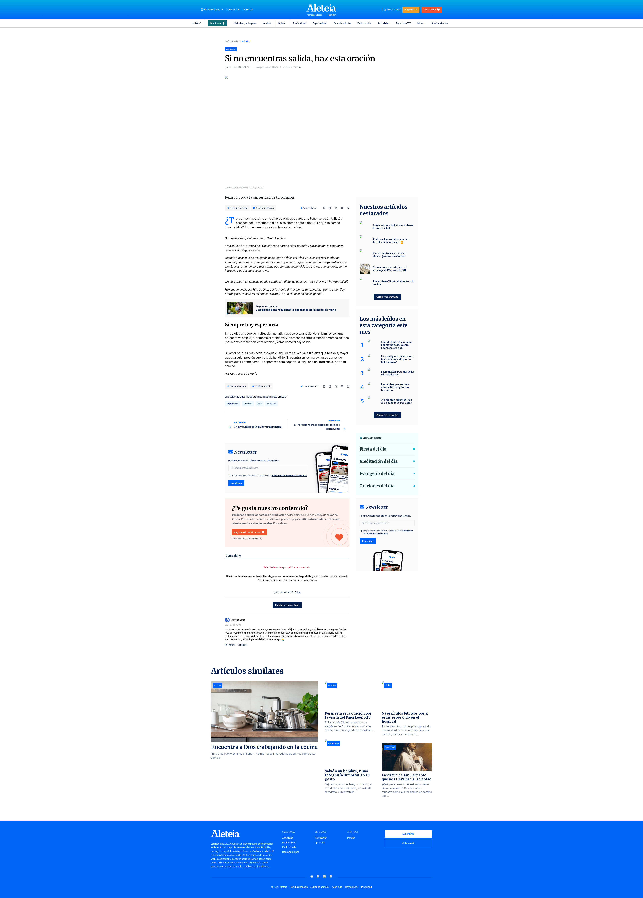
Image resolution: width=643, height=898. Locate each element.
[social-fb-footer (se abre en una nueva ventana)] (318, 876)
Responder (230, 645)
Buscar (249, 9)
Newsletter (321, 837)
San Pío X (332, 15)
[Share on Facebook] (324, 208)
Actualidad (383, 23)
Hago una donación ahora (247, 532)
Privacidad (366, 886)
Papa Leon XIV (403, 23)
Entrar (298, 592)
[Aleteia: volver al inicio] (321, 8)
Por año (351, 837)
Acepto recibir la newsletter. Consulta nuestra (269, 475)
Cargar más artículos (387, 296)
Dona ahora (430, 9)
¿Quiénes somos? (319, 886)
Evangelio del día (377, 473)
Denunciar (242, 645)
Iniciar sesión (393, 9)
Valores (246, 41)
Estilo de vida (364, 23)
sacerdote (333, 743)
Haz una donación (299, 886)
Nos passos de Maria (267, 67)
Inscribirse (236, 483)
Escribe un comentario (287, 605)
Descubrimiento (342, 23)
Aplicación (320, 842)
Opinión (282, 23)
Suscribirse (408, 833)
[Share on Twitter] (336, 208)
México (421, 23)
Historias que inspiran (245, 23)
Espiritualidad (320, 23)
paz (260, 403)
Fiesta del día (373, 449)
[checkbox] (229, 476)
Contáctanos (352, 886)
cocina (217, 685)
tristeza (271, 403)
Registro (408, 9)
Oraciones (215, 23)
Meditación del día (379, 461)
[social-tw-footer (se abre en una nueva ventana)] (324, 876)
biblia (387, 685)
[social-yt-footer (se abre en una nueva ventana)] (311, 876)
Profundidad (299, 23)
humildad (390, 747)
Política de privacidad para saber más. (289, 475)
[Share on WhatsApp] (348, 208)
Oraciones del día (377, 485)
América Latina (440, 23)
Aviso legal (337, 886)
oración (248, 403)
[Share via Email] (342, 208)
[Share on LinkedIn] (330, 208)
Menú (198, 23)
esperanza (232, 403)
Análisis (267, 23)
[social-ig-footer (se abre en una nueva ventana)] (331, 876)
